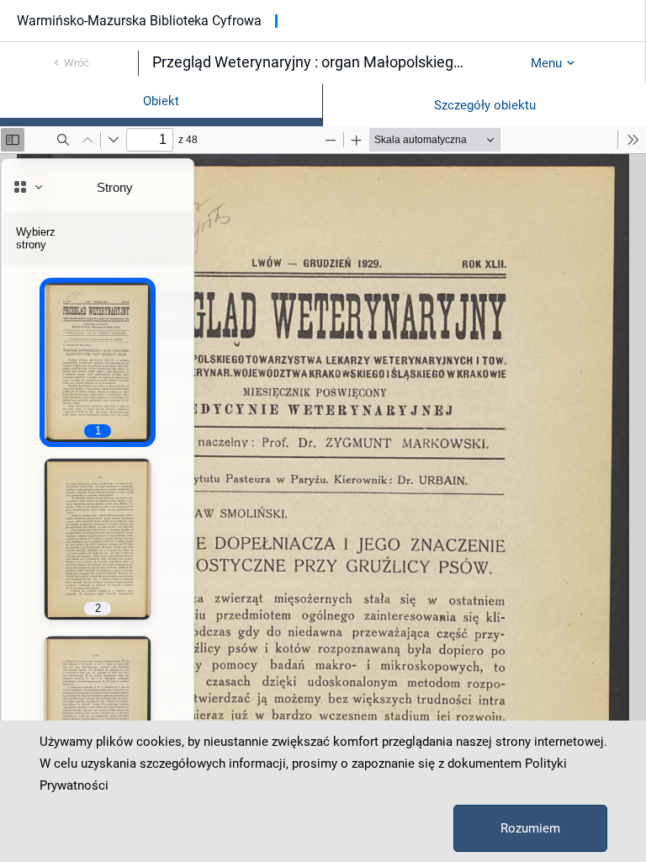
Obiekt (161, 101)
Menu (546, 63)
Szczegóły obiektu (485, 105)
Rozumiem (530, 828)
